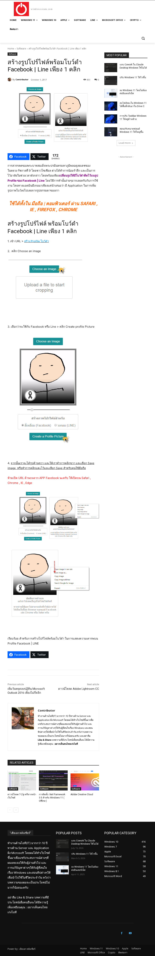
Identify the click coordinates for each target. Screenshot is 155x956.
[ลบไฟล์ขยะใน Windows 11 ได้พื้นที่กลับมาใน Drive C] (110, 106)
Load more (125, 142)
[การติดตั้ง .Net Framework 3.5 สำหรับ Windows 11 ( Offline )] (53, 780)
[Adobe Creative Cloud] (85, 780)
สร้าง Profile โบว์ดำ (36, 241)
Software (21, 48)
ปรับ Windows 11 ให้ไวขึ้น (133, 77)
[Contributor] (10, 79)
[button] (143, 38)
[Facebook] (121, 933)
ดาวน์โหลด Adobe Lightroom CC (78, 688)
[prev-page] (10, 810)
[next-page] (16, 810)
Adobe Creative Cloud (82, 794)
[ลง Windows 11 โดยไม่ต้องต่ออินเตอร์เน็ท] (110, 93)
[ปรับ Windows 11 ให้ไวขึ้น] (110, 80)
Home (11, 48)
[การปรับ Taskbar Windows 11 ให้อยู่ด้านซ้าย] (110, 118)
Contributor (22, 79)
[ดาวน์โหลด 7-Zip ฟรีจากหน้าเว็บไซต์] (22, 780)
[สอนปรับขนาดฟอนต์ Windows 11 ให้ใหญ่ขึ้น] (110, 131)
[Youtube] (130, 933)
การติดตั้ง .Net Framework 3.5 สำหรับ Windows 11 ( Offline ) (52, 797)
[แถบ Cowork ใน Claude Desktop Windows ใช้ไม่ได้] (110, 67)
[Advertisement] (125, 178)
